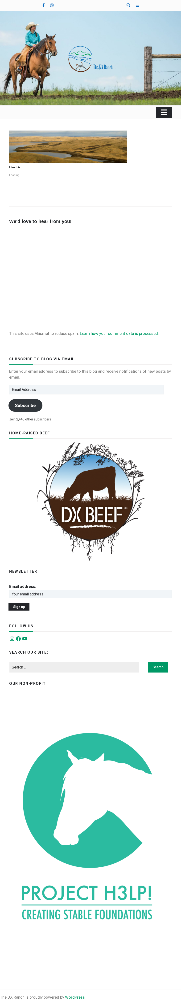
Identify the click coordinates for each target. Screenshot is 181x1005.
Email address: (22, 586)
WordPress (75, 997)
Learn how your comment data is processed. (119, 333)
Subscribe (25, 405)
